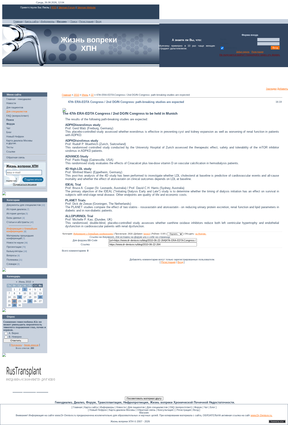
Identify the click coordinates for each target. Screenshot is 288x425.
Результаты (16, 345)
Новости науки (15, 242)
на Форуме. (200, 234)
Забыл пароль (243, 52)
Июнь (85, 94)
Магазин (144, 412)
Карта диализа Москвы (122, 410)
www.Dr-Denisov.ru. (261, 415)
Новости (11, 103)
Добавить (282, 88)
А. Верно (14, 333)
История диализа (16, 209)
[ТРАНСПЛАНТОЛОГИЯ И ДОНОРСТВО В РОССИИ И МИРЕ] (30, 390)
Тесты (9, 147)
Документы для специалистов (24, 205)
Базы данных (14, 217)
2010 (76, 94)
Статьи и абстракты (18, 222)
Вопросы (12, 255)
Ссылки (10, 151)
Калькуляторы (15, 251)
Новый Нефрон (15, 136)
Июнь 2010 (25, 281)
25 (30, 301)
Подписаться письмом (25, 184)
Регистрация (86, 21)
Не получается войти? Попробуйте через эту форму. (249, 54)
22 (14, 301)
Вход (98, 21)
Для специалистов (16, 111)
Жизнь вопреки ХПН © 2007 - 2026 (130, 421)
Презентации (14, 246)
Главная (18, 21)
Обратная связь (15, 157)
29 (14, 305)
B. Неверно (15, 336)
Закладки (271, 88)
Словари (11, 264)
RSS (53, 7)
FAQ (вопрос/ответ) (17, 115)
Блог (8, 132)
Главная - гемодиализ (18, 99)
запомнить (231, 47)
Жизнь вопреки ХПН (22, 166)
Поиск (73, 21)
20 (40, 297)
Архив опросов (31, 345)
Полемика (12, 259)
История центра (16, 213)
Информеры (47, 21)
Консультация (165, 410)
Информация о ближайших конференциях (22, 230)
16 (19, 297)
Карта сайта (31, 21)
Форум (198, 407)
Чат (8, 128)
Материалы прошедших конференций (20, 237)
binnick (147, 234)
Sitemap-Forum (66, 7)
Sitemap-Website (86, 7)
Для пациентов (14, 107)
